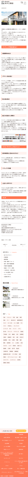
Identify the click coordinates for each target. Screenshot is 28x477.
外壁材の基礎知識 (8, 266)
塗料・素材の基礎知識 (9, 263)
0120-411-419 (18, 229)
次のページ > (22, 245)
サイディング (16, 331)
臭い (10, 328)
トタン (19, 328)
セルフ (4, 323)
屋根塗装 (6, 259)
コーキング (5, 328)
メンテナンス (12, 359)
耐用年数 (8, 342)
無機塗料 (9, 337)
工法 (9, 334)
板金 (17, 317)
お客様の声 (5, 351)
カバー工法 (10, 323)
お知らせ (21, 337)
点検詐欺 (21, 334)
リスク (10, 345)
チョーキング (16, 325)
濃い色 (4, 331)
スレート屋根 (16, 323)
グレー (8, 320)
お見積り (19, 359)
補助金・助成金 (6, 362)
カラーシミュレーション (12, 357)
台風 (17, 337)
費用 (4, 342)
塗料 (20, 357)
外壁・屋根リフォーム (9, 261)
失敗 (4, 317)
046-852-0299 (9, 232)
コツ (13, 342)
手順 (9, 340)
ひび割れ (17, 342)
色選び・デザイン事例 (6, 240)
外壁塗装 (6, 257)
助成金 (22, 331)
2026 (17, 334)
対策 (21, 342)
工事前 (13, 340)
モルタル (5, 345)
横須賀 (4, 348)
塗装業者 (5, 340)
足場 (20, 354)
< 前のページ (5, 245)
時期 (17, 340)
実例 (21, 317)
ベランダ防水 (14, 354)
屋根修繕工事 (19, 320)
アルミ (4, 325)
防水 (14, 337)
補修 (21, 340)
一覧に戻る (14, 245)
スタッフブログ (7, 274)
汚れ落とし (10, 325)
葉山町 (17, 348)
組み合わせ (13, 320)
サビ (21, 323)
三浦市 (9, 348)
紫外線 (14, 345)
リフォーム (9, 317)
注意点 (4, 337)
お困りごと (19, 345)
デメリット (10, 331)
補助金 (13, 334)
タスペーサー (6, 359)
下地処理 (5, 334)
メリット (14, 328)
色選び (4, 357)
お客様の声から (7, 276)
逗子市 (13, 348)
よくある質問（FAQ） (9, 272)
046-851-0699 (9, 231)
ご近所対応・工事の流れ (9, 270)
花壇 (14, 317)
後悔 (4, 320)
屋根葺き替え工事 (6, 354)
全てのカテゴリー (8, 255)
